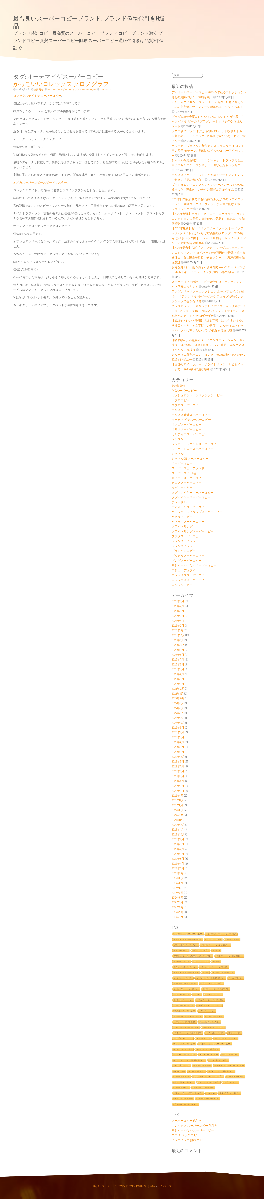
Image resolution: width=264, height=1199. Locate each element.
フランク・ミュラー (185, 541)
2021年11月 (177, 805)
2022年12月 (178, 756)
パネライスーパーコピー (188, 521)
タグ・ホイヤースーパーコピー (192, 492)
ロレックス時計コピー (236, 978)
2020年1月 (177, 873)
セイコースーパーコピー (188, 478)
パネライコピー (182, 517)
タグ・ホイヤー (182, 487)
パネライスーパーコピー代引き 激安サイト (229, 956)
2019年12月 (178, 878)
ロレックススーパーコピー (82, 89)
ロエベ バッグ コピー (186, 1135)
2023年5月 (178, 737)
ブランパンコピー (184, 550)
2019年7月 (177, 902)
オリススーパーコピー (186, 429)
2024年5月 (178, 713)
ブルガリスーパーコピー (188, 555)
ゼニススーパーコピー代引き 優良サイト (215, 989)
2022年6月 (178, 771)
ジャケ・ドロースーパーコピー (192, 449)
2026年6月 (178, 611)
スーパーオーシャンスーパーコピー (226, 1038)
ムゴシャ (205, 972)
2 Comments (105, 89)
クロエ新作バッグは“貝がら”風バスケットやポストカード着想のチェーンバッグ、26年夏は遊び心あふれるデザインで (209, 136)
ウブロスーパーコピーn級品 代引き (207, 1049)
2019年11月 (177, 883)
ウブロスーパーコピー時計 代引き (184, 1022)
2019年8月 (177, 897)
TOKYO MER (211, 1093)
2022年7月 (178, 766)
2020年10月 (178, 834)
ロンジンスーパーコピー (196, 1071)
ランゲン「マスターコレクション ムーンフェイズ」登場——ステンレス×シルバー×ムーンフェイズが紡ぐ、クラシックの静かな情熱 (208, 296)
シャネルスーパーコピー (229, 1054)
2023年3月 (178, 747)
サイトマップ (164, 1186)
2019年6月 (177, 907)
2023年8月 (178, 727)
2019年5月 (177, 912)
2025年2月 (178, 684)
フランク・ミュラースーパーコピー (185, 967)
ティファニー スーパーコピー (183, 1000)
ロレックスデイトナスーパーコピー (37, 95)
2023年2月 (178, 752)
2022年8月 (178, 761)
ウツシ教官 (197, 994)
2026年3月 (178, 625)
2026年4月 (178, 620)
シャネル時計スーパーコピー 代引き (185, 983)
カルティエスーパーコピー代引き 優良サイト (211, 978)
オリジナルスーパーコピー (202, 1065)
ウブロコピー (181, 400)
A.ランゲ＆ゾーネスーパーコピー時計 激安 (214, 967)
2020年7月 (178, 849)
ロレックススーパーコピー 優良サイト (186, 972)
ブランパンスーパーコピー (212, 983)
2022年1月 (177, 795)
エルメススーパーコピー (181, 994)
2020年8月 (178, 844)
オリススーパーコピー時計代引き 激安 (186, 1027)
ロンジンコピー (182, 585)
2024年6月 (178, 708)
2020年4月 (178, 863)
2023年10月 (178, 722)
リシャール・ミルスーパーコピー (194, 565)
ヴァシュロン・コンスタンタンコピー (197, 395)
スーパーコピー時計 (185, 473)
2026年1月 (177, 630)
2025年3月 (178, 679)
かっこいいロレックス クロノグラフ (61, 83)
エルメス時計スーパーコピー (191, 415)
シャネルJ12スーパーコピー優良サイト (186, 989)
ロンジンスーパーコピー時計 (183, 1049)
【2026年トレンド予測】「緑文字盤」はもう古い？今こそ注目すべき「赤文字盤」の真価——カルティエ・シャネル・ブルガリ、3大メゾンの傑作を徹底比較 (208, 325)
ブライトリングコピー (203, 1038)
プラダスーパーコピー (186, 536)
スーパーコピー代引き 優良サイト (207, 1098)
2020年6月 (178, 854)
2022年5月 (178, 776)
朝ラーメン (216, 950)
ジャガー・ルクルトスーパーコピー (195, 444)
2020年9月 (178, 839)
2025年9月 (178, 650)
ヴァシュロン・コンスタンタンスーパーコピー (193, 956)
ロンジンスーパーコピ (181, 950)
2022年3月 (178, 786)
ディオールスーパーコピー (189, 507)
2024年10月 (178, 698)
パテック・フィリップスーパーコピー (197, 512)
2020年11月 (178, 829)
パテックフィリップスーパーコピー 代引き (210, 1000)
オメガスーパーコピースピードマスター (40, 182)
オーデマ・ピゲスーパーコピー (183, 1005)
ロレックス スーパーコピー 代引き (194, 1125)
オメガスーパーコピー (186, 424)
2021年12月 (178, 800)
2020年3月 (178, 868)
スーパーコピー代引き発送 (235, 1076)
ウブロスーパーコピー (186, 405)
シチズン (178, 439)
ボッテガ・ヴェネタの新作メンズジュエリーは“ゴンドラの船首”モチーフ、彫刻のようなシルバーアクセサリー (208, 150)
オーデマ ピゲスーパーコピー (191, 419)
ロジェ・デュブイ (184, 570)
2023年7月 (178, 732)
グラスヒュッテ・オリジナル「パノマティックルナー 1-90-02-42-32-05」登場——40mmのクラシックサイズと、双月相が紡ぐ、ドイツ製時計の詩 (209, 310)
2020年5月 (178, 858)
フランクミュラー (184, 546)
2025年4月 (178, 674)
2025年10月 (178, 645)
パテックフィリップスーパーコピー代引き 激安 (221, 934)
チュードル (179, 502)
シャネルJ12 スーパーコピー (190, 458)
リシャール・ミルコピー (181, 961)
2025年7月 (178, 659)
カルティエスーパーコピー (189, 434)
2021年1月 (177, 820)
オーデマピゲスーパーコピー (215, 1033)
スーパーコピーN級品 (232, 939)
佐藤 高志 (38, 89)
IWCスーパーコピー (57, 89)
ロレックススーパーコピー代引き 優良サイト (216, 945)
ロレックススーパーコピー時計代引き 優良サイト (189, 1060)
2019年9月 (177, 892)
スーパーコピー (182, 463)
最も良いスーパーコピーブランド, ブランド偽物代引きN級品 (124, 1186)
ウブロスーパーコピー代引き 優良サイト (221, 1071)
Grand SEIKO (178, 385)
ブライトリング (182, 526)
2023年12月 (178, 717)
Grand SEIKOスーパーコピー (183, 1098)
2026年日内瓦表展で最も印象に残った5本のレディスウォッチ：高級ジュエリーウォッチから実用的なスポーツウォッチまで (208, 204)
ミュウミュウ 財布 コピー (189, 1140)
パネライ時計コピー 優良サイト (184, 1082)
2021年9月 (177, 815)
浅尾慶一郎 (216, 961)
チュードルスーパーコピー (210, 1022)
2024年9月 (178, 703)
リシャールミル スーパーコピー (193, 1130)
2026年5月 (178, 616)
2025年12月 (178, 635)
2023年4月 (178, 742)
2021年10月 (178, 810)
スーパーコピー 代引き (181, 1087)
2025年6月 (178, 664)
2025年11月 (178, 640)
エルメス (178, 410)
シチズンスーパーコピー (207, 1011)
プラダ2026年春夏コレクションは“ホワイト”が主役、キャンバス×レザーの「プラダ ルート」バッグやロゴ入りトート (208, 121)
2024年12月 (178, 688)
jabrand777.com (179, 1071)
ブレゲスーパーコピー (186, 560)
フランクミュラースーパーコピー (223, 972)
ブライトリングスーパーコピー (193, 531)
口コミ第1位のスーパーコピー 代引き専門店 (188, 1016)
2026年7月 (178, 606)
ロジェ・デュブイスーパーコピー (203, 1087)
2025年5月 (178, 669)
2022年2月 (178, 790)
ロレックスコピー (201, 961)
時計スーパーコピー (235, 1033)
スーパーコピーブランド (188, 468)
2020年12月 (178, 824)
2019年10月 (178, 887)
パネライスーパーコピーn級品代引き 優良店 (188, 1033)
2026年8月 (178, 601)
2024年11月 (178, 693)
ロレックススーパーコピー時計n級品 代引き (188, 939)
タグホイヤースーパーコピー (191, 497)
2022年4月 (178, 781)
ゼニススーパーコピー (186, 482)
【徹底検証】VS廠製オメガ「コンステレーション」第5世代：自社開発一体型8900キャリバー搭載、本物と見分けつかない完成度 (208, 345)
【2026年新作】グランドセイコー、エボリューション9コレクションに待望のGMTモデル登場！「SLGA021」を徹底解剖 (208, 218)
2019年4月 (177, 917)
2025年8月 (178, 654)
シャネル (178, 453)
